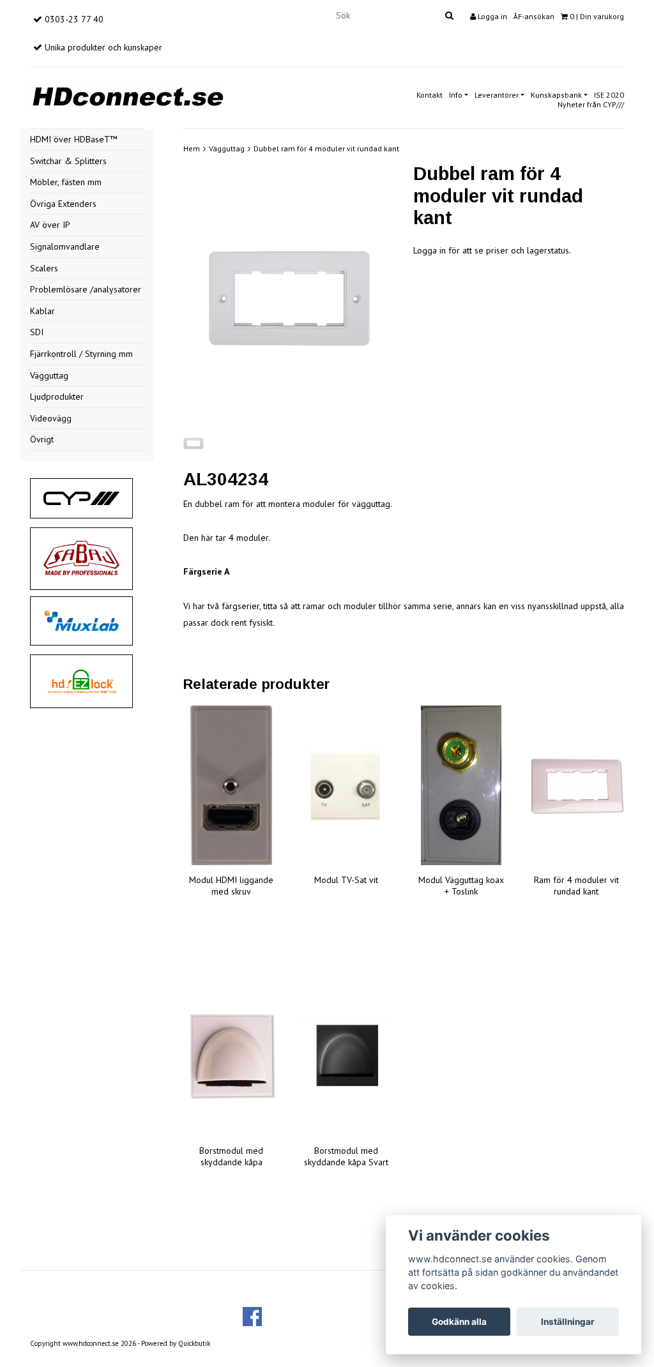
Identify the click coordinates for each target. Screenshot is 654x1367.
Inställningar (568, 1322)
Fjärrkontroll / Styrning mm (81, 353)
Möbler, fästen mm (66, 182)
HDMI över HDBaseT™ (74, 139)
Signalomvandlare (65, 246)
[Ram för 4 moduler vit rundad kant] (576, 785)
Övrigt (42, 439)
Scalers (44, 268)
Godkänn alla (459, 1322)
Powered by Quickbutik (175, 1343)
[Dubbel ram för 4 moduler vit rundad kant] (289, 298)
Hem (191, 148)
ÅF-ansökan (533, 16)
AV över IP (50, 224)
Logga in (491, 16)
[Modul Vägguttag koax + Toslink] (461, 785)
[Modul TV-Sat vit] (346, 785)
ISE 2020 (609, 95)
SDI (36, 332)
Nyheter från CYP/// (591, 104)
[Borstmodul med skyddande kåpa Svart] (346, 1056)
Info (455, 95)
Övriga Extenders (63, 203)
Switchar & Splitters (68, 161)
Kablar (42, 311)
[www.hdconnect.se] (127, 95)
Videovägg (51, 418)
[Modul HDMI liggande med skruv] (231, 785)
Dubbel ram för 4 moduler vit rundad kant (326, 148)
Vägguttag (49, 375)
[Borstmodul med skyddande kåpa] (231, 1056)
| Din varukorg (597, 16)
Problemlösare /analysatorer (85, 289)
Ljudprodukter (57, 396)
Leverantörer (497, 95)
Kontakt (429, 95)
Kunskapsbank (556, 95)
